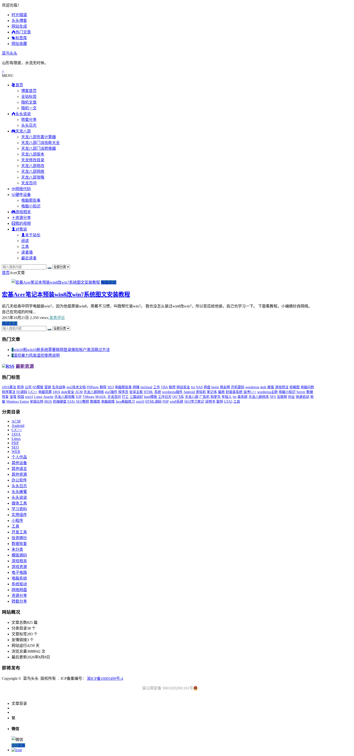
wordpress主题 (267, 392)
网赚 (136, 387)
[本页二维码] (17, 750)
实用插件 (19, 515)
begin (215, 387)
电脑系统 (108, 282)
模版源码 (19, 555)
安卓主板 (136, 392)
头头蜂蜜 (19, 492)
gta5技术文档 (76, 387)
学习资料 (19, 509)
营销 (47, 387)
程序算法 (8, 392)
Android (189, 392)
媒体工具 (19, 503)
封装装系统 (234, 392)
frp (193, 387)
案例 (219, 401)
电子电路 (19, 572)
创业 (291, 397)
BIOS (48, 401)
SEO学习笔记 (194, 401)
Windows (12, 401)
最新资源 (25, 366)
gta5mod (146, 387)
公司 (28, 387)
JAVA (56, 392)
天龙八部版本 (32, 154)
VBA (164, 387)
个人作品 (19, 457)
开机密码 (237, 387)
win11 (29, 397)
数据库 (95, 401)
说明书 (210, 401)
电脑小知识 (30, 206)
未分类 (17, 549)
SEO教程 (82, 401)
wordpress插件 (172, 392)
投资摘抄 (19, 538)
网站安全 (183, 387)
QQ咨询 (18, 745)
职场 (20, 387)
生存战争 (59, 387)
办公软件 (19, 480)
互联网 (282, 397)
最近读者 (29, 258)
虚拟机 (201, 392)
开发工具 (19, 532)
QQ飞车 (178, 397)
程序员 (123, 392)
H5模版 (38, 387)
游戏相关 (19, 561)
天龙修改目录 (32, 160)
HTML (148, 392)
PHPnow (93, 387)
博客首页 (29, 91)
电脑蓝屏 (45, 392)
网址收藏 (19, 44)
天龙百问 (29, 183)
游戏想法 (281, 387)
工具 (25, 246)
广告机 (204, 397)
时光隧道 (19, 15)
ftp (234, 397)
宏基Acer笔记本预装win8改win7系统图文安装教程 (66, 294)
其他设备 (19, 463)
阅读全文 (9, 323)
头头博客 (19, 21)
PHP (166, 401)
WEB (16, 452)
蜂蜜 (270, 387)
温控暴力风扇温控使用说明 (36, 355)
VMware (88, 397)
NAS (199, 387)
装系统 (242, 397)
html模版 (150, 397)
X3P (79, 397)
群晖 (103, 387)
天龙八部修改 (32, 166)
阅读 (25, 241)
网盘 (207, 387)
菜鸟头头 (9, 53)
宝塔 (13, 397)
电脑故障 (108, 401)
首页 (6, 273)
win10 (140, 401)
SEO (110, 387)
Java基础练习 (125, 401)
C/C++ (32, 392)
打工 (125, 397)
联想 (172, 387)
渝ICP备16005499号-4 (105, 678)
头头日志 (29, 125)
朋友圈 (225, 387)
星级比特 (36, 401)
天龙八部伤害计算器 (38, 137)
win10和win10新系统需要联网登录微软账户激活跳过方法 (61, 350)
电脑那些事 (30, 200)
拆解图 (294, 387)
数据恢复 (19, 544)
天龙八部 (191, 397)
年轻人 (227, 397)
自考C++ (249, 392)
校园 (20, 397)
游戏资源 (19, 567)
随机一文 (29, 108)
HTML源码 (153, 401)
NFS (273, 397)
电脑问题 (307, 387)
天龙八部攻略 (32, 177)
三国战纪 (136, 397)
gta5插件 (111, 392)
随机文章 (29, 102)
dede (263, 387)
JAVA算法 (9, 387)
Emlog (24, 401)
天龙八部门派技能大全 (40, 143)
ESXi (71, 401)
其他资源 (19, 474)
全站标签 (29, 96)
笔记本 (212, 392)
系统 (157, 392)
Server (300, 392)
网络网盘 (19, 590)
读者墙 (27, 252)
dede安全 (67, 392)
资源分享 (19, 596)
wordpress (252, 387)
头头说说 (19, 497)
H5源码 (21, 392)
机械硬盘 (59, 401)
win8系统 (176, 401)
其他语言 (19, 469)
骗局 (221, 392)
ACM (79, 392)
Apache (48, 397)
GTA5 (228, 401)
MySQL (100, 397)
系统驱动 (19, 584)
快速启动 (302, 397)
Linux (38, 397)
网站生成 (19, 26)
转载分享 (29, 120)
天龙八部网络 (32, 171)
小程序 (17, 521)
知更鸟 (215, 397)
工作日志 (164, 397)
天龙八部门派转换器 (38, 148)
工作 (156, 387)
